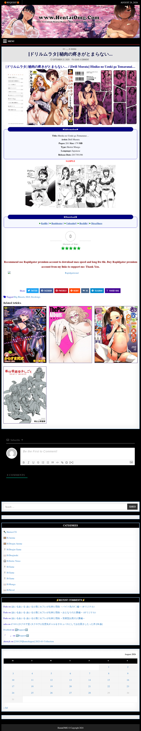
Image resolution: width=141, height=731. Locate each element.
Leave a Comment (82, 59)
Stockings (35, 296)
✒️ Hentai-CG (10, 531)
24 (13, 692)
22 (108, 686)
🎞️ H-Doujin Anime (12, 543)
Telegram (98, 290)
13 (70, 679)
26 (51, 692)
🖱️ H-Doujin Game (12, 549)
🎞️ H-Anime (9, 537)
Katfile (44, 223)
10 (13, 679)
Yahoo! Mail (114, 290)
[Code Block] (57, 462)
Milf (28, 296)
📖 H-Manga (71, 49)
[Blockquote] (52, 462)
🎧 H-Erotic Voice (11, 560)
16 (128, 679)
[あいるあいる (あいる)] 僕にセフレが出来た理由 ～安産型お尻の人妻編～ (48, 618)
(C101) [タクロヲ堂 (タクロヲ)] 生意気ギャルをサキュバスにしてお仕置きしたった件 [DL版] (57, 624)
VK (87, 290)
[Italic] (28, 462)
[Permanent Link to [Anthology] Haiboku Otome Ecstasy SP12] (25, 334)
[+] (71, 462)
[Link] (62, 462)
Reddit (76, 290)
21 (89, 686)
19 (51, 686)
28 (89, 692)
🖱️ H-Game (8, 566)
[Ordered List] (43, 462)
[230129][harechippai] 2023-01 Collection (34, 641)
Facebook (48, 290)
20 (70, 686)
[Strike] (38, 462)
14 (89, 679)
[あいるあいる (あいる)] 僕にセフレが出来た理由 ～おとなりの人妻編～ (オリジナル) (53, 612)
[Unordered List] (47, 462)
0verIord (7, 629)
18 (32, 686)
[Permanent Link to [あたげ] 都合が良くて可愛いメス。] (116, 334)
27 (70, 692)
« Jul (5, 707)
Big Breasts (19, 296)
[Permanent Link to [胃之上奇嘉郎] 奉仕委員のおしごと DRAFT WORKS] (25, 395)
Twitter (34, 290)
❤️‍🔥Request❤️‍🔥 (11, 2)
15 (108, 679)
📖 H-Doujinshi (10, 555)
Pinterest (63, 290)
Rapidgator (57, 223)
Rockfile (83, 223)
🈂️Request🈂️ (21, 629)
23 (128, 686)
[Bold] (23, 462)
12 (51, 679)
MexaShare (96, 223)
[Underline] (33, 462)
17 (13, 686)
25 (32, 692)
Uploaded (71, 223)
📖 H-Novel (9, 589)
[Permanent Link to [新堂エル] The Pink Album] (70, 334)
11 (32, 679)
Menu (11, 41)
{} (67, 462)
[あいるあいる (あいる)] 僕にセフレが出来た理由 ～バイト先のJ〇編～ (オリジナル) (52, 606)
